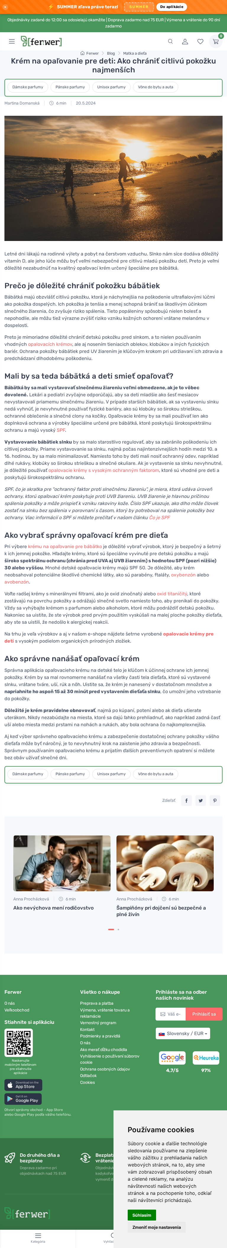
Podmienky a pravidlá (100, 1036)
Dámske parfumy (27, 87)
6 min (60, 103)
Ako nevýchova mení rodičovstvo (53, 908)
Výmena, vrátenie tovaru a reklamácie (105, 1013)
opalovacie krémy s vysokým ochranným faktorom (103, 470)
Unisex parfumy (111, 87)
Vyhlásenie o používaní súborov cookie (110, 1059)
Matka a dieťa (135, 53)
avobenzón (16, 582)
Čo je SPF (159, 517)
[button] (23, 1085)
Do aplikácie (171, 6)
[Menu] (11, 41)
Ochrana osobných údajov (105, 1069)
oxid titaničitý (172, 594)
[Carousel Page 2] (118, 929)
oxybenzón (183, 575)
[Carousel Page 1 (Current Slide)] (111, 929)
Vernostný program (98, 1022)
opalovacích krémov (50, 344)
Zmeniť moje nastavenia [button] (156, 1227)
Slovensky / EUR (185, 1033)
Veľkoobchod (16, 1010)
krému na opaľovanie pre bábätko (65, 546)
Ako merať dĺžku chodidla (103, 1049)
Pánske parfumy (70, 87)
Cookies (87, 1082)
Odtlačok (88, 1075)
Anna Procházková (31, 899)
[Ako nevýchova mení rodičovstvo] (62, 863)
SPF (61, 430)
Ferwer (92, 53)
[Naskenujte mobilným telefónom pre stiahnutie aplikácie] (20, 1043)
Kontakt (87, 1029)
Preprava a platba (97, 1003)
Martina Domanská (22, 103)
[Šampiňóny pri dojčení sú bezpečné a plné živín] (165, 863)
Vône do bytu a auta (155, 87)
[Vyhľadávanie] (170, 41)
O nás (9, 1003)
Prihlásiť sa (204, 1014)
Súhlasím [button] (141, 1215)
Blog (111, 53)
